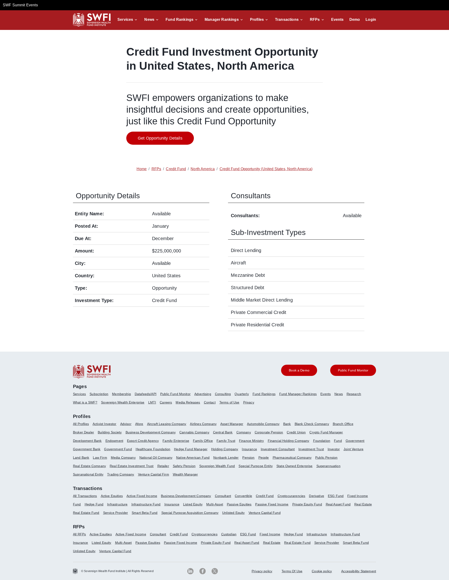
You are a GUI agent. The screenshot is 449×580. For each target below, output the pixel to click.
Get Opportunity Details (160, 138)
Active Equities (112, 496)
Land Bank (81, 457)
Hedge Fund (94, 504)
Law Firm (100, 457)
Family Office (203, 441)
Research (354, 394)
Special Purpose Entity (256, 466)
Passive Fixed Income (271, 504)
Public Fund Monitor (175, 394)
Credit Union (296, 432)
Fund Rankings (179, 20)
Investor (334, 449)
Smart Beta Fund (144, 513)
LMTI (152, 402)
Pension (248, 457)
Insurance (249, 449)
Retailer (163, 466)
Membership (121, 394)
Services (125, 20)
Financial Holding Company (288, 441)
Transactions (287, 20)
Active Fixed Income (142, 496)
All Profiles (81, 424)
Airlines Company (203, 424)
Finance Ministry (251, 441)
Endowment (114, 441)
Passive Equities (239, 504)
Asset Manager (231, 424)
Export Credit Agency (143, 441)
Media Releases (188, 402)
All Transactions (85, 496)
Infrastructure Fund (146, 504)
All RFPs (79, 534)
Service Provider (115, 513)
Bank (287, 424)
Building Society (110, 432)
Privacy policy (262, 571)
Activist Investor (104, 424)
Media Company (123, 457)
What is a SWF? (85, 402)
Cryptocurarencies (291, 496)
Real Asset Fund (338, 504)
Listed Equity (193, 504)
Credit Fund (265, 496)
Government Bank (86, 449)
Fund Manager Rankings (298, 394)
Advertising (202, 394)
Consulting (223, 394)
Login (371, 20)
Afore (139, 424)
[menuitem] (81, 396)
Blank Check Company (312, 424)
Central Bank (223, 432)
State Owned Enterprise (294, 466)
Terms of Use (229, 402)
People (263, 457)
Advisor (125, 424)
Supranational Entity (88, 474)
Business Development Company (151, 432)
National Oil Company (155, 457)
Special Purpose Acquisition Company (190, 513)
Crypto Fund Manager (326, 432)
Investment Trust (311, 449)
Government (355, 441)
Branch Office (343, 424)
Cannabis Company (194, 432)
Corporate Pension (269, 432)
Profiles (257, 20)
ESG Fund (336, 496)
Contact (210, 402)
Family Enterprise (176, 441)
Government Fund (118, 449)
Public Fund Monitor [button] (353, 370)
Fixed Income (357, 496)
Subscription (99, 394)
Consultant (223, 496)
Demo (354, 20)
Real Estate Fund (86, 513)
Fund (338, 441)
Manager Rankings (222, 20)
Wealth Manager (185, 474)
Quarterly (242, 394)
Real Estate (363, 504)
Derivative (316, 496)
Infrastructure (117, 504)
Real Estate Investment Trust (131, 466)
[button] (128, 19)
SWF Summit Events (20, 5)
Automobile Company (263, 424)
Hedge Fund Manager (190, 449)
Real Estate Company (89, 466)
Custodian (228, 534)
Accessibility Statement (358, 571)
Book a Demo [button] (299, 370)
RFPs (315, 20)
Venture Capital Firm (153, 474)
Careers (166, 402)
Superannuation (328, 466)
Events (337, 20)
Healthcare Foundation (153, 449)
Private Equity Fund (307, 504)
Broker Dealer (83, 432)
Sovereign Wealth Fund (217, 466)
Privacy (248, 402)
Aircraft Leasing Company (166, 424)
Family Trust (226, 441)
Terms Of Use (292, 571)
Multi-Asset (214, 504)
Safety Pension (184, 466)
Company (243, 432)
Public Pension (326, 457)
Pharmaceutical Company (292, 457)
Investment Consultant (278, 449)
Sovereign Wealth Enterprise (122, 402)
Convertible (243, 496)
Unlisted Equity (233, 513)
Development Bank (87, 441)
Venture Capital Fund (265, 513)
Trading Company (120, 474)
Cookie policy (322, 571)
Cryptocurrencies (204, 534)
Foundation (321, 441)
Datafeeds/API (145, 394)
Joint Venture (353, 449)
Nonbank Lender (226, 457)
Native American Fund (193, 457)
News (149, 20)
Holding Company (224, 449)
